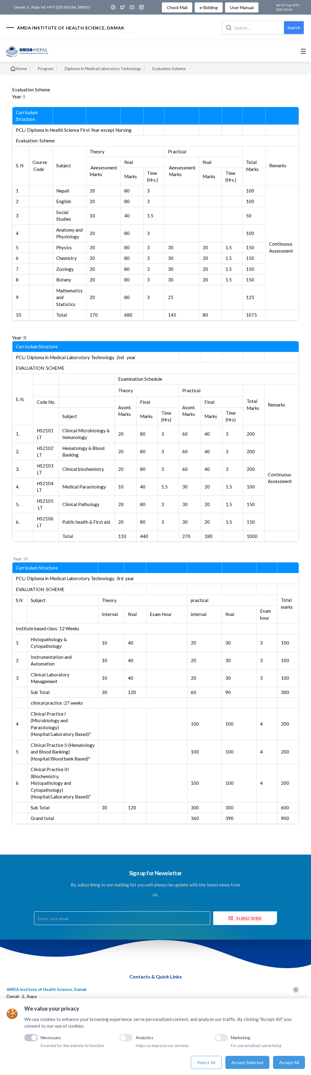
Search (293, 27)
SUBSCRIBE (249, 918)
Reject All (206, 1062)
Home (21, 68)
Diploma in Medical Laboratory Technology (103, 68)
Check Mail (177, 7)
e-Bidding (209, 7)
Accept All (289, 1062)
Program (45, 68)
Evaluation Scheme (169, 68)
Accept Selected (247, 1062)
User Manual (242, 7)
